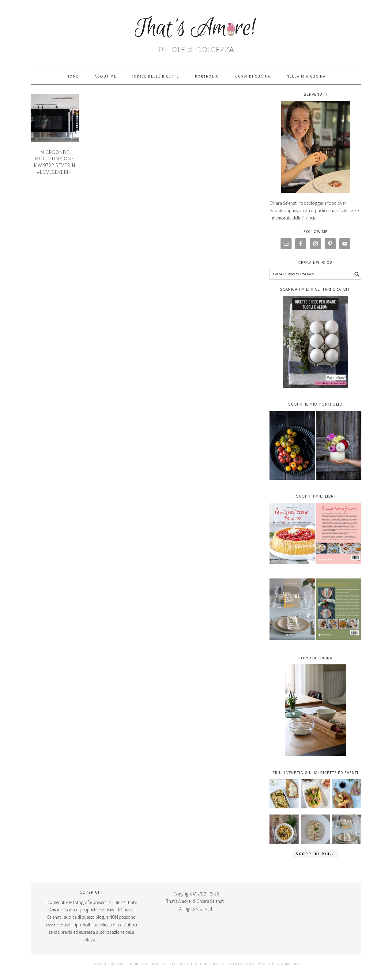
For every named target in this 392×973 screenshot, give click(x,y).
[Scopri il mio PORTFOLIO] (315, 445)
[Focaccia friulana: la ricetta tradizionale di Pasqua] (346, 793)
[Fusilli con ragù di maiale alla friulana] (284, 829)
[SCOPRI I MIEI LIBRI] (315, 568)
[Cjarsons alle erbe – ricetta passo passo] (315, 829)
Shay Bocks (177, 964)
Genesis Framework (236, 964)
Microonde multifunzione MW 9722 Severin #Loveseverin (54, 161)
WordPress (291, 964)
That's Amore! (196, 31)
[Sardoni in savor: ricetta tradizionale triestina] (284, 793)
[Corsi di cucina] (315, 710)
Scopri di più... (315, 854)
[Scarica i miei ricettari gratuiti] (315, 342)
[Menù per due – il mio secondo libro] (346, 829)
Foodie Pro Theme (143, 964)
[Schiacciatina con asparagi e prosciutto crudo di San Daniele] (315, 793)
